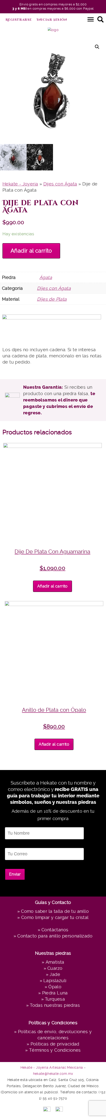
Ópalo (54, 986)
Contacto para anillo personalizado (54, 935)
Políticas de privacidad (55, 1043)
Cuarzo (54, 968)
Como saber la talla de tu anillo (55, 911)
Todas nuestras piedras (55, 1005)
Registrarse (18, 20)
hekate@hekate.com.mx (53, 1074)
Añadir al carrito (31, 251)
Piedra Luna (55, 992)
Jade (55, 974)
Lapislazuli (54, 980)
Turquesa (55, 999)
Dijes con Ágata (60, 183)
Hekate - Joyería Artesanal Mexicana (51, 1067)
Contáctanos (54, 929)
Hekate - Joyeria (20, 183)
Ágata (45, 277)
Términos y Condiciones (55, 1050)
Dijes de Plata (52, 299)
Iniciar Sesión (51, 20)
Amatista (55, 962)
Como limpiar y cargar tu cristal (54, 917)
